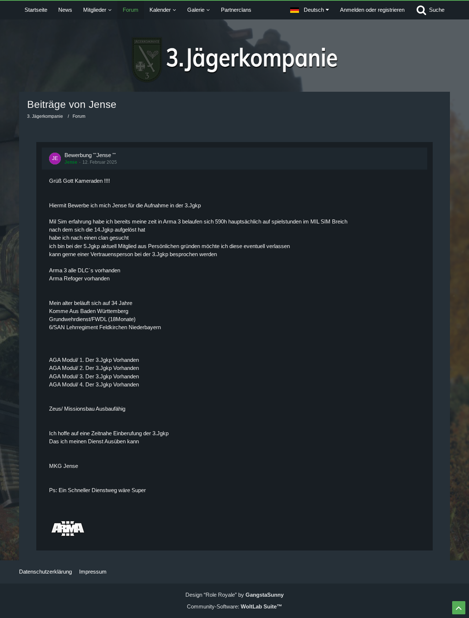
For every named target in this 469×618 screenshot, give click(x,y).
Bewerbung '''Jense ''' (90, 155)
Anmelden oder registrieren (372, 10)
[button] (310, 10)
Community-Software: (234, 606)
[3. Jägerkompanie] (235, 60)
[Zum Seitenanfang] (458, 607)
